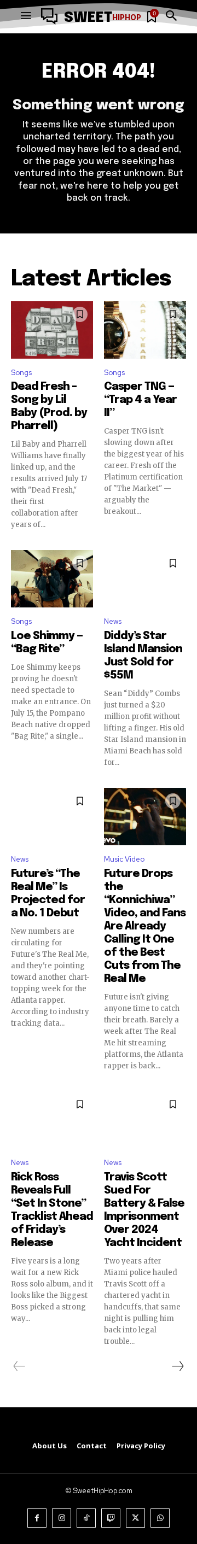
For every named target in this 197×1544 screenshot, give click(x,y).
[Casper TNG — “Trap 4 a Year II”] (145, 330)
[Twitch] (110, 1518)
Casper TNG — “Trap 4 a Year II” (140, 400)
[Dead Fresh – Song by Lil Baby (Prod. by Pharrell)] (52, 330)
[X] (135, 1518)
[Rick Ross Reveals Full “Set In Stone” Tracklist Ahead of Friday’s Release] (52, 1120)
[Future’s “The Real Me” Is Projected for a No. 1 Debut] (52, 816)
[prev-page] (19, 1366)
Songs (21, 372)
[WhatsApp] (160, 1518)
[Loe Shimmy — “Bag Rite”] (52, 578)
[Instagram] (61, 1518)
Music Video (124, 859)
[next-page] (177, 1366)
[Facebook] (37, 1518)
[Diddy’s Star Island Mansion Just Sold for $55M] (145, 578)
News (112, 621)
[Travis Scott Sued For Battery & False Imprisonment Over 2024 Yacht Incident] (145, 1120)
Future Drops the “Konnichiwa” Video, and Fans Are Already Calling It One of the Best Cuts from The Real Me (145, 926)
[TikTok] (86, 1518)
